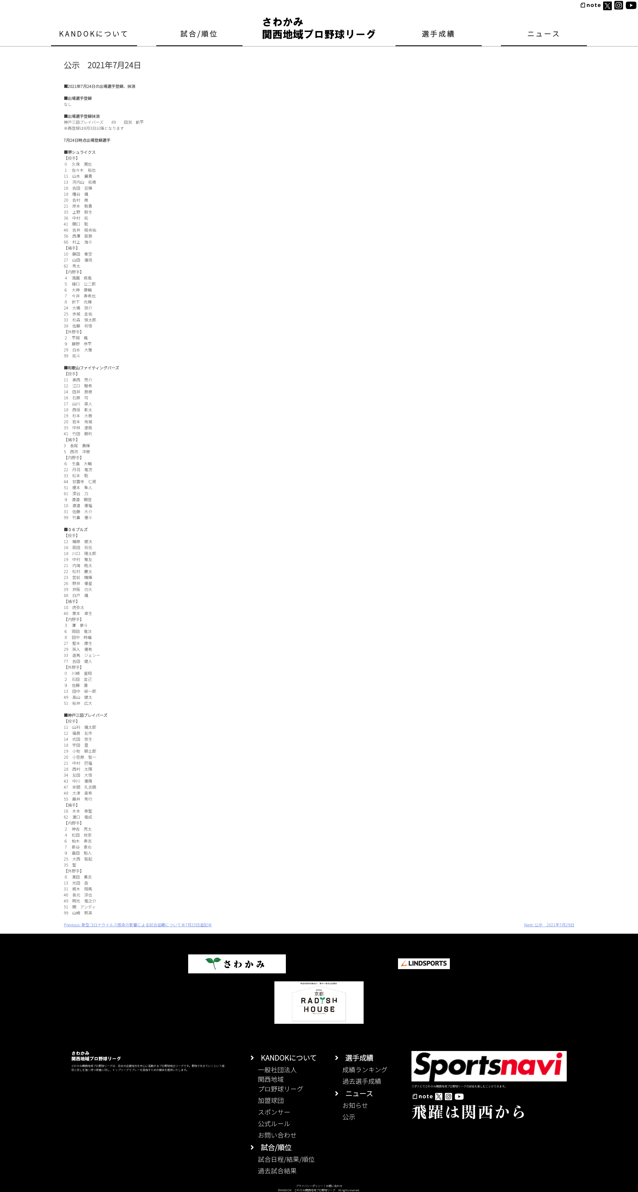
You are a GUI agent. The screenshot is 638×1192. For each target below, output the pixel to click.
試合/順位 (199, 33)
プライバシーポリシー (309, 1186)
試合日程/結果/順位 (286, 1159)
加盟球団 (271, 1100)
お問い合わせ (277, 1134)
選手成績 (439, 33)
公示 (348, 1116)
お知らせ (355, 1105)
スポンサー (274, 1111)
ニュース (544, 33)
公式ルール (274, 1123)
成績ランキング (365, 1069)
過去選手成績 (361, 1080)
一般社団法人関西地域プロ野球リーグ (280, 1079)
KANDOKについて (94, 33)
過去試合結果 (277, 1170)
